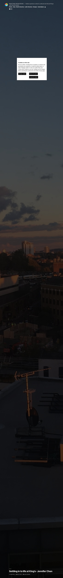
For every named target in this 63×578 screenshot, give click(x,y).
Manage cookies (22, 73)
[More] (45, 7)
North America (20, 7)
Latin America (28, 7)
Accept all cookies (34, 77)
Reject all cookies (33, 73)
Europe (35, 7)
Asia (14, 7)
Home (10, 7)
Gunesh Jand (12, 574)
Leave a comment (27, 574)
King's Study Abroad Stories (16, 3)
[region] (32, 69)
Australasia (41, 7)
